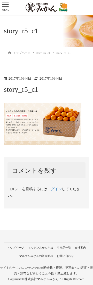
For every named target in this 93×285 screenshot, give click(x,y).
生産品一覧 (64, 247)
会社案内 (80, 247)
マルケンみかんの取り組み (36, 255)
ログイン (54, 189)
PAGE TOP (85, 271)
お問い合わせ (65, 255)
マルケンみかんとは (40, 247)
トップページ (15, 247)
